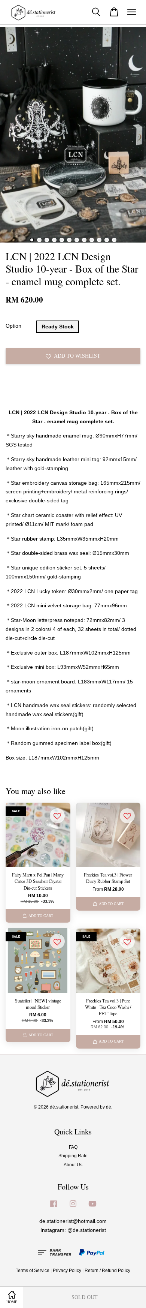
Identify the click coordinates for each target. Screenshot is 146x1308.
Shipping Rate (73, 1155)
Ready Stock (58, 327)
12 (114, 240)
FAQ (73, 1147)
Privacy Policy (67, 1270)
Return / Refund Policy (107, 1270)
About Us (73, 1164)
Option (13, 326)
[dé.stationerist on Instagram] (73, 1207)
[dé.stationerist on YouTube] (92, 1207)
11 (106, 240)
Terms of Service (32, 1270)
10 (99, 240)
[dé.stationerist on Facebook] (53, 1207)
